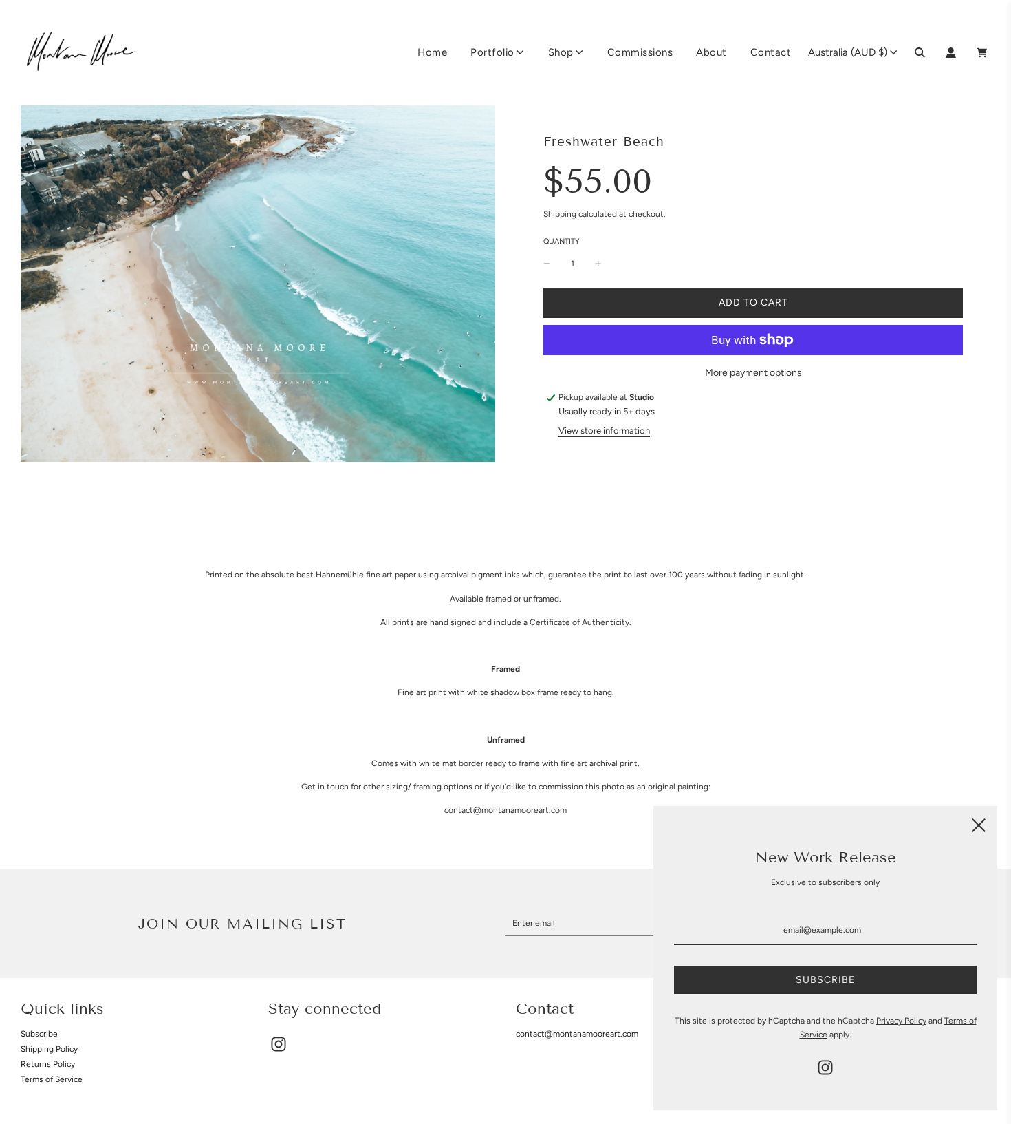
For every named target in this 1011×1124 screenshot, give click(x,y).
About (711, 52)
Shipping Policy (49, 1049)
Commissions (640, 52)
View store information (604, 430)
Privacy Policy (901, 1021)
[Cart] (983, 52)
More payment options (753, 373)
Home (432, 52)
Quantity (561, 241)
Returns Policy (48, 1064)
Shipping (559, 214)
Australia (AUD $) (847, 52)
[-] (546, 264)
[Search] (919, 52)
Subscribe (39, 1034)
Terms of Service (52, 1079)
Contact (771, 52)
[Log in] (950, 52)
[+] (598, 264)
